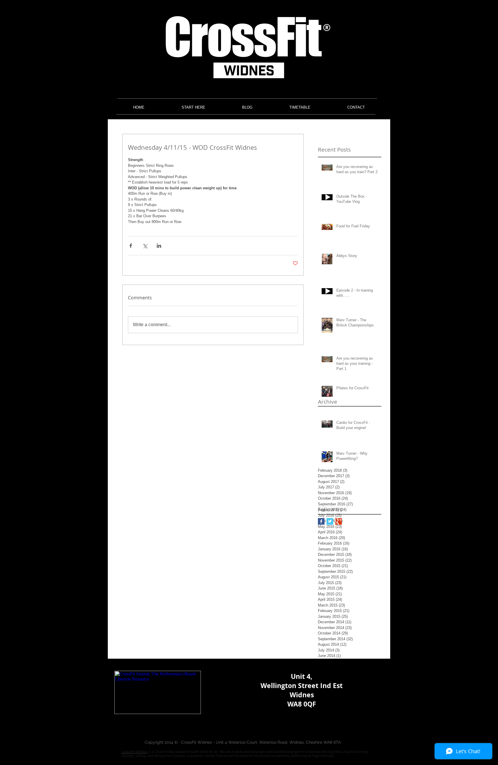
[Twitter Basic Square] (330, 521)
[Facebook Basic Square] (321, 521)
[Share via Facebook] (130, 245)
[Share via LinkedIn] (159, 245)
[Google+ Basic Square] (338, 521)
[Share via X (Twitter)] (145, 245)
